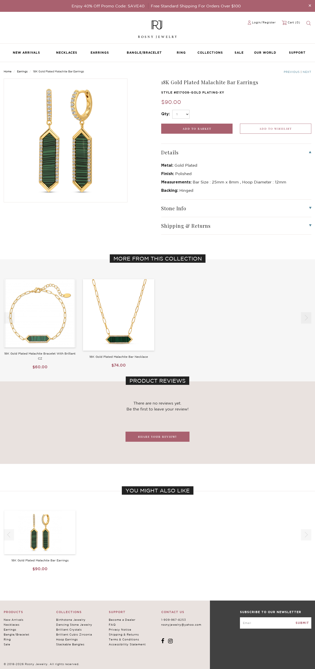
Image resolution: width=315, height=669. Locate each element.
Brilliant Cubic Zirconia (74, 634)
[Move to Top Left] (39, 662)
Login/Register (264, 22)
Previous (292, 71)
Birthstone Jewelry (71, 619)
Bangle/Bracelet (144, 52)
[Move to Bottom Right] (42, 665)
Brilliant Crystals (69, 629)
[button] (306, 318)
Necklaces (66, 52)
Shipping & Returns (124, 634)
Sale (239, 52)
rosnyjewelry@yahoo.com (181, 624)
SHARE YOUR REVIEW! (157, 437)
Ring (181, 52)
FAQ (112, 624)
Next (307, 71)
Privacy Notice (120, 629)
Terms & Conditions (124, 639)
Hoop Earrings (67, 639)
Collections (210, 52)
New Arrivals (26, 52)
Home (8, 71)
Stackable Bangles (70, 644)
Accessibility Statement (127, 644)
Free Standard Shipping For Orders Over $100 (196, 6)
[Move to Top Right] (42, 662)
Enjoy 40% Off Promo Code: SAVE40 (108, 6)
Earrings (100, 52)
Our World (265, 52)
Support (297, 52)
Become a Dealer (122, 619)
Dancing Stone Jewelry (74, 624)
